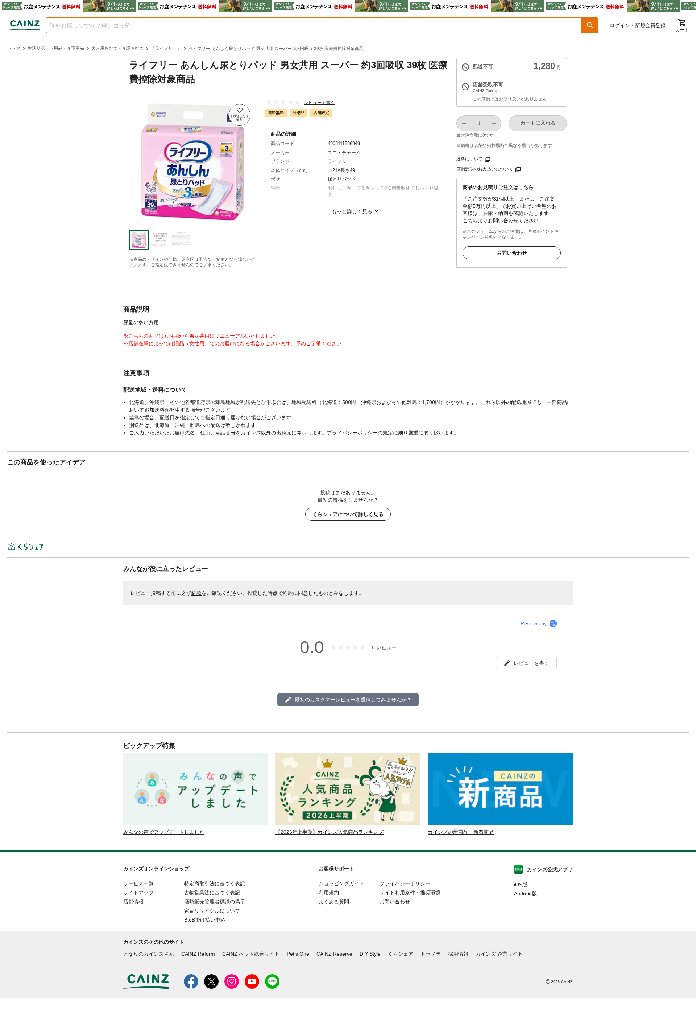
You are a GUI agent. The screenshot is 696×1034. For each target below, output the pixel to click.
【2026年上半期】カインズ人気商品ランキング (330, 832)
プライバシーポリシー (405, 883)
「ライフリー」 (166, 48)
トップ (13, 48)
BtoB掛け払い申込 (204, 920)
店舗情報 (133, 902)
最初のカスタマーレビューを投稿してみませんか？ (353, 700)
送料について (469, 158)
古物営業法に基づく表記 (212, 892)
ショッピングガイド (341, 883)
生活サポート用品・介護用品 (56, 48)
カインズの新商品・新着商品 (461, 832)
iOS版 (520, 884)
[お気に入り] (239, 115)
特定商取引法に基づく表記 (214, 883)
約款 (196, 593)
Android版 (525, 894)
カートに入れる (538, 123)
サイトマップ (138, 892)
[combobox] (308, 25)
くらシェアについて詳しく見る (348, 514)
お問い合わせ (512, 253)
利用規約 (329, 892)
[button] (590, 25)
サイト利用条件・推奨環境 (410, 892)
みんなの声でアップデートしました (163, 832)
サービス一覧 (138, 883)
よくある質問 (334, 902)
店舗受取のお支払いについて (484, 169)
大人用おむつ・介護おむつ (117, 48)
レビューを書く (319, 102)
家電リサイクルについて (212, 911)
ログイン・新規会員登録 (638, 25)
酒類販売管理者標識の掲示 (214, 902)
